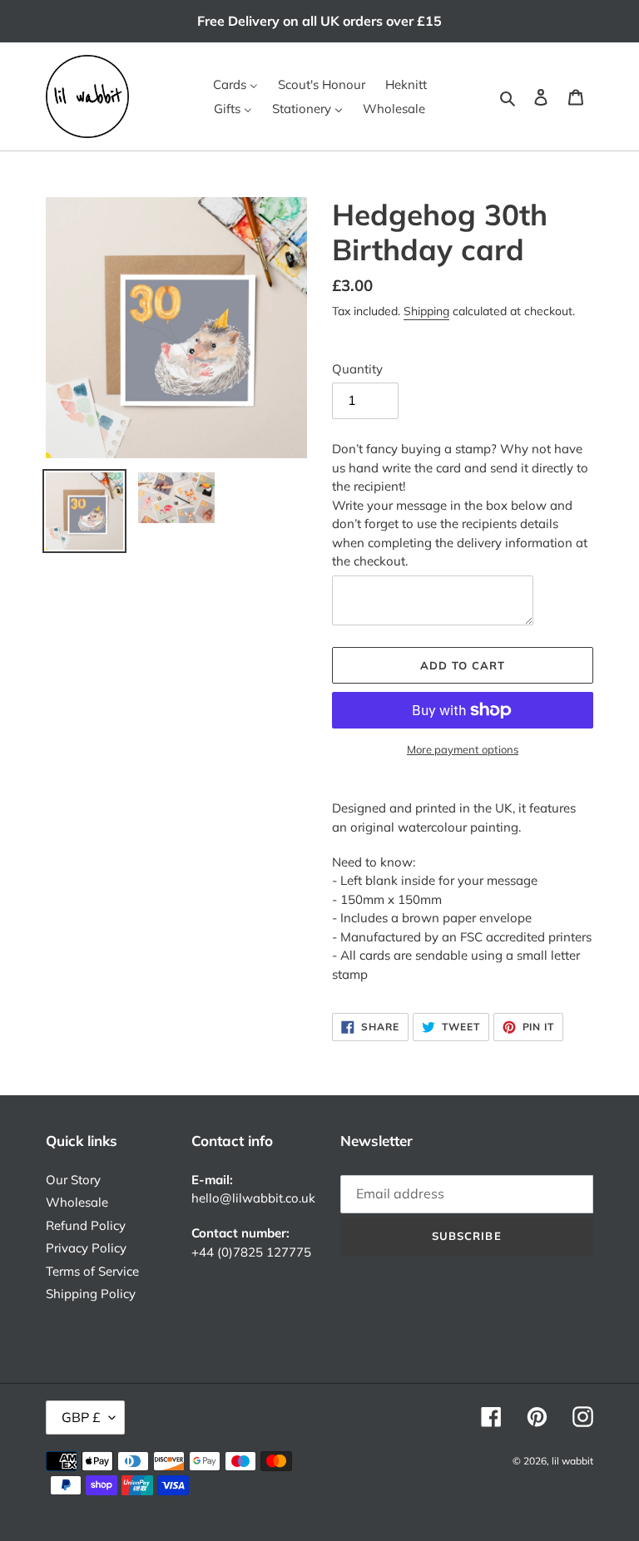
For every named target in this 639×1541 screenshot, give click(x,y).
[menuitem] (235, 84)
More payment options (462, 749)
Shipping (426, 311)
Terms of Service (92, 1271)
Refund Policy (86, 1225)
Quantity (357, 369)
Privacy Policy (86, 1248)
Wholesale (77, 1202)
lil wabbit (572, 1461)
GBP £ (81, 1417)
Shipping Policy (91, 1293)
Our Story (73, 1180)
